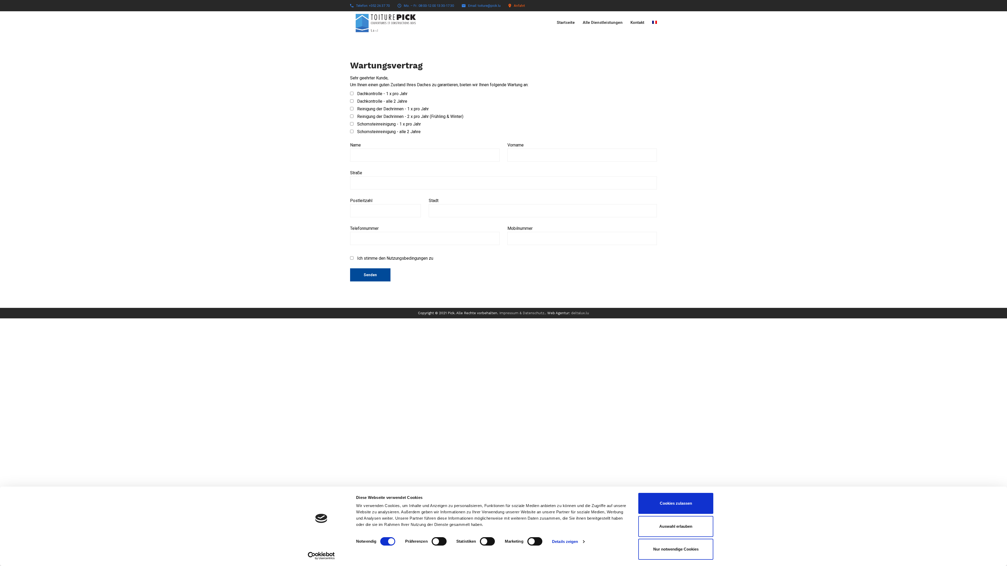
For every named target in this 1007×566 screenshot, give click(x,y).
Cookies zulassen (676, 503)
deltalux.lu (580, 313)
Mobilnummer (520, 228)
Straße (356, 172)
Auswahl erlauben (675, 526)
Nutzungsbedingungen (407, 258)
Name (355, 145)
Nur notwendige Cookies (676, 549)
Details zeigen (565, 541)
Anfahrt (519, 6)
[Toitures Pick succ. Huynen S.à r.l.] (385, 20)
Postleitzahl (361, 200)
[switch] (439, 541)
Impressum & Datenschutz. (522, 313)
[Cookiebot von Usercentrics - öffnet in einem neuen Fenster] (321, 556)
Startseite (566, 22)
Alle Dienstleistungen (603, 22)
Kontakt (637, 22)
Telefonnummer (364, 228)
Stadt (433, 200)
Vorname (515, 145)
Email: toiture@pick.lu (484, 6)
